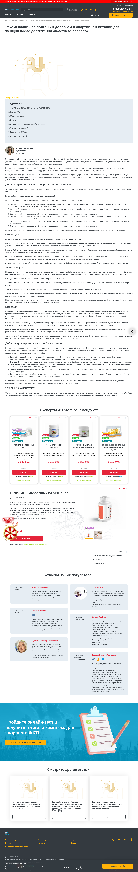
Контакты (41, 843)
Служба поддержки (78, 840)
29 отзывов (54, 468)
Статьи (14, 21)
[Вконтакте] (91, 10)
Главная (7, 21)
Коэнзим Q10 (15, 112)
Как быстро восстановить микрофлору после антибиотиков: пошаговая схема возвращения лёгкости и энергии (107, 805)
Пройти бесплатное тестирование (26, 742)
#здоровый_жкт (12, 98)
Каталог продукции (12, 840)
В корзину (24, 472)
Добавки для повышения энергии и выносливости (30, 108)
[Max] (82, 10)
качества (103, 563)
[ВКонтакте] (33, 615)
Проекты (20, 15)
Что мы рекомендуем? (19, 128)
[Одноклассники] (96, 10)
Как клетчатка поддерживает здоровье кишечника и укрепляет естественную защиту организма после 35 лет (26, 805)
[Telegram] (86, 10)
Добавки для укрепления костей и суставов (27, 124)
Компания (32, 15)
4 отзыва (114, 468)
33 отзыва (84, 468)
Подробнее (29, 817)
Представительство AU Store (16, 846)
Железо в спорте (17, 116)
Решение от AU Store (18, 132)
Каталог (8, 15)
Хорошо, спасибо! (117, 866)
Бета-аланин (15, 120)
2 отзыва (24, 468)
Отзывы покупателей (18, 136)
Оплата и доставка (45, 840)
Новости (8, 843)
